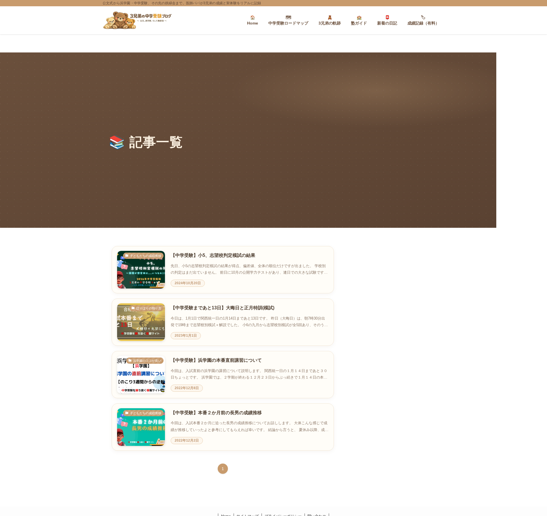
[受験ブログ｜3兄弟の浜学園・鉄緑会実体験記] (137, 20)
